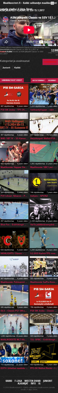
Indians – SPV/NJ (39, 196)
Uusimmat (52, 80)
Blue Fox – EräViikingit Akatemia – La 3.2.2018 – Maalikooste (14, 224)
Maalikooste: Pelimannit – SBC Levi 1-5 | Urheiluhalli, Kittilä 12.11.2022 (14, 282)
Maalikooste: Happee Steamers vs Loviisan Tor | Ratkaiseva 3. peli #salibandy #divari (14, 167)
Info (33, 383)
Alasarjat (23, 383)
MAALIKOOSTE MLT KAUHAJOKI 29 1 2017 (14, 339)
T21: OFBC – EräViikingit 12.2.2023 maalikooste (44, 339)
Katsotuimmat (39, 80)
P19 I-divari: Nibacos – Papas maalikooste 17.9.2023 (14, 196)
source (2, 52)
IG (39, 383)
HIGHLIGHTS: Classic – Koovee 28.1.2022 (14, 253)
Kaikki (9, 52)
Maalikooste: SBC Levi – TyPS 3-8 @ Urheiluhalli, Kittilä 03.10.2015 (44, 167)
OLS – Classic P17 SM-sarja (14, 311)
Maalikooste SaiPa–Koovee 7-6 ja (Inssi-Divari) (44, 282)
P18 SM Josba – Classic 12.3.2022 (44, 311)
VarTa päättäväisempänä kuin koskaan (44, 224)
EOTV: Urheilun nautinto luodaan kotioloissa (14, 368)
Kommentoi (50, 62)
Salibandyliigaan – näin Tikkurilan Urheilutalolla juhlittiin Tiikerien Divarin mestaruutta (44, 110)
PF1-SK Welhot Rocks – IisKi (44, 368)
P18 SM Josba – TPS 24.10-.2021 (14, 110)
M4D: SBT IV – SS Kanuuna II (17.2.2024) (14, 138)
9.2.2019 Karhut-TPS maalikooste (44, 253)
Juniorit (6, 67)
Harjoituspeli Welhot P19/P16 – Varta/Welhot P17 (44, 138)
